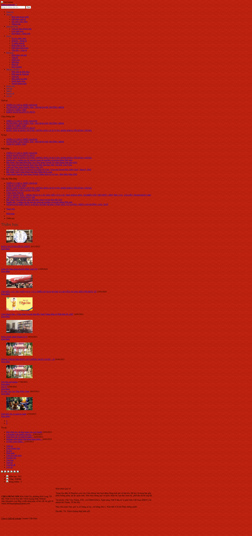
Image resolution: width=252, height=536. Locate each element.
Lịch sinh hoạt (17, 31)
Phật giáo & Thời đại (20, 74)
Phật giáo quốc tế (19, 19)
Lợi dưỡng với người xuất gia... (19, 434)
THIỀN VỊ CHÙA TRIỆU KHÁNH (21, 105)
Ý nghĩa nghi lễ (18, 43)
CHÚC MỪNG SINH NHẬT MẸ (20, 197)
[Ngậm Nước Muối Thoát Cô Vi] (19, 332)
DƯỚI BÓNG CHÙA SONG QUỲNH (23, 190)
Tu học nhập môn (19, 38)
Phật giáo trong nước (20, 17)
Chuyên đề (10, 94)
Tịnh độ (15, 57)
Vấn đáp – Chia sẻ (19, 50)
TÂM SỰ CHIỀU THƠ (16, 110)
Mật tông (15, 62)
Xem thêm (5, 249)
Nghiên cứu (10, 86)
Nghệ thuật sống (18, 81)
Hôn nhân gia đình (19, 79)
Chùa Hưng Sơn (12, 26)
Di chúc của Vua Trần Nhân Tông (15, 391)
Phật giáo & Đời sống (21, 72)
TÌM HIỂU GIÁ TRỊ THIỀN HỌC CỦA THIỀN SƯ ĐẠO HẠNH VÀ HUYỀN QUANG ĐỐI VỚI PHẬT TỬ (49, 292)
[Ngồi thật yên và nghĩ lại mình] (19, 409)
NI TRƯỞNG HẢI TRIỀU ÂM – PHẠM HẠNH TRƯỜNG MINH (35, 107)
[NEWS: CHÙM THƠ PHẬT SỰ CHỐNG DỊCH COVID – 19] (19, 355)
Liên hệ (9, 96)
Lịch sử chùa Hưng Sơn (22, 29)
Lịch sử (9, 467)
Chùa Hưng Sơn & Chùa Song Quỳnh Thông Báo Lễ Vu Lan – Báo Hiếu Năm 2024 (41, 174)
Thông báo (16, 24)
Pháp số (15, 64)
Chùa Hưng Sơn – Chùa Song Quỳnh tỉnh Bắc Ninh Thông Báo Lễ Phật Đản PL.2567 (37, 314)
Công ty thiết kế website (11, 518)
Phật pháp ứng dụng (20, 48)
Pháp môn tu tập (18, 45)
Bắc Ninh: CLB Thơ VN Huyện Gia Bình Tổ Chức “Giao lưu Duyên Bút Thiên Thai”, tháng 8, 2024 (48, 169)
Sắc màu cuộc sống (20, 21)
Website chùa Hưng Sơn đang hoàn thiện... (24, 439)
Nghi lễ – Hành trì (19, 41)
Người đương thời (19, 83)
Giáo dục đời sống (12, 69)
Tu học (8, 36)
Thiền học (16, 60)
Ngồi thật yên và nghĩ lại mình (13, 414)
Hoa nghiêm (17, 67)
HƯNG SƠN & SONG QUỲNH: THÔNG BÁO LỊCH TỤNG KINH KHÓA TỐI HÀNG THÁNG (49, 130)
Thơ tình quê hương (9, 382)
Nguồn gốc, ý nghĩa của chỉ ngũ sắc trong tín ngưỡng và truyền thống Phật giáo (39, 160)
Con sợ (4, 387)
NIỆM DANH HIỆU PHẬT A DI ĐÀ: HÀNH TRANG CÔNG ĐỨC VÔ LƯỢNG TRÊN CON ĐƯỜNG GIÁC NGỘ (57, 204)
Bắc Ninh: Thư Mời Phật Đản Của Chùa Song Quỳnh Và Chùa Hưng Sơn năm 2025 (41, 162)
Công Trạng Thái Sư (14, 193)
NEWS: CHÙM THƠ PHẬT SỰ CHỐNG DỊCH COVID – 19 (28, 359)
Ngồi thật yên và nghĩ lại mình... (20, 437)
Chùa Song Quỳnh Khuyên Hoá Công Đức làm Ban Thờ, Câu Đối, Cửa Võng (39, 165)
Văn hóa (9, 89)
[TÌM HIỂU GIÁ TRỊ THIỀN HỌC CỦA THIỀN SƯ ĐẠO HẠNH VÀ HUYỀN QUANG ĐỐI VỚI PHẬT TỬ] (19, 287)
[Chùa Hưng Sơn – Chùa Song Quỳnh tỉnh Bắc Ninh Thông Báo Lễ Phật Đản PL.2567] (19, 310)
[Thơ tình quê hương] (19, 377)
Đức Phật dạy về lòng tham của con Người (24, 432)
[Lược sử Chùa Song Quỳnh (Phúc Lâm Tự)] (19, 264)
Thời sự (9, 14)
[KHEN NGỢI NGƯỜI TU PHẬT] (19, 242)
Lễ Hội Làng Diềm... (15, 441)
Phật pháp (10, 53)
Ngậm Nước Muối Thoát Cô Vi (14, 337)
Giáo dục (15, 76)
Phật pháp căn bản (19, 55)
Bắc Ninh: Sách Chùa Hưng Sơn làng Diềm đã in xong (29, 172)
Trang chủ (10, 12)
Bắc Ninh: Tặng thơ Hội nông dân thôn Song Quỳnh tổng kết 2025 (34, 200)
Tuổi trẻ (9, 91)
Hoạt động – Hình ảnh (21, 33)
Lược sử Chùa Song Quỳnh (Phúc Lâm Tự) (24, 167)
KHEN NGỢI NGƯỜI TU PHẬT (20, 112)
